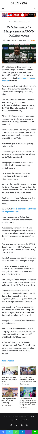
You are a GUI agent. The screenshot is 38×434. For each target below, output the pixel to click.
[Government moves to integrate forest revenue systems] (10, 371)
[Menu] (3, 8)
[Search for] (35, 8)
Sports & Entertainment (22, 22)
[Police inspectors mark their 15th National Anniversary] (10, 392)
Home (12, 22)
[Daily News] (19, 3)
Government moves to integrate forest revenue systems (9, 379)
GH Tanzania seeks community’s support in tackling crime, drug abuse (28, 379)
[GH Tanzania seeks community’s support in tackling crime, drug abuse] (28, 370)
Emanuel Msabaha (10, 40)
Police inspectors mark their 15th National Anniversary (9, 401)
